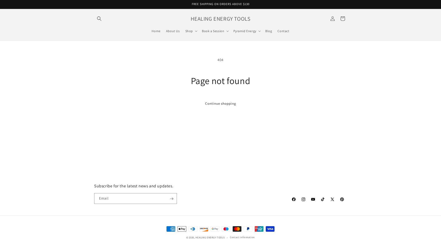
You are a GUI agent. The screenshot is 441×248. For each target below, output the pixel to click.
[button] (99, 19)
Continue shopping (220, 103)
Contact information (242, 237)
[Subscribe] (172, 198)
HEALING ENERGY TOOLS (210, 237)
